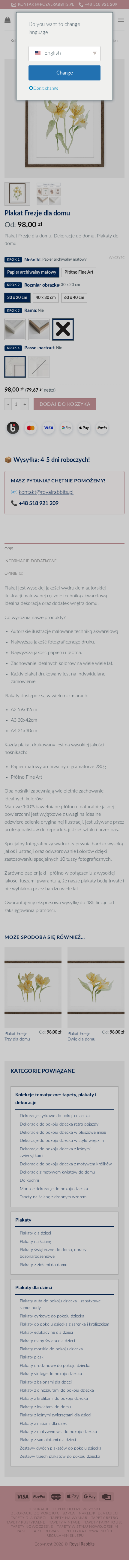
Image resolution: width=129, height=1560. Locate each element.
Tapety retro (104, 1518)
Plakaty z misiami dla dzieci (44, 1424)
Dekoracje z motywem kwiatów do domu (57, 1172)
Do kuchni (29, 1180)
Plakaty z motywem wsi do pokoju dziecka (58, 1432)
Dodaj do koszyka (65, 404)
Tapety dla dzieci (28, 1518)
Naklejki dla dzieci (98, 1513)
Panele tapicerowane (39, 1531)
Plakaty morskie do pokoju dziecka (51, 1349)
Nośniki (32, 259)
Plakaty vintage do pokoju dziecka (51, 1374)
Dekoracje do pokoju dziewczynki (64, 1509)
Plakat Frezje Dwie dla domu (81, 1036)
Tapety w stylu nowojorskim (87, 1526)
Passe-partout (39, 347)
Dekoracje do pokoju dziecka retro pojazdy (59, 1124)
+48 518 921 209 (38, 503)
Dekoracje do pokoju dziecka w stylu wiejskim (62, 1141)
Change (64, 72)
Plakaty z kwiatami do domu (45, 1407)
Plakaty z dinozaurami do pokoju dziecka (57, 1390)
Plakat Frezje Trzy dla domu (17, 1036)
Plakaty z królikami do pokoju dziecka (54, 1398)
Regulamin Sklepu (65, 1535)
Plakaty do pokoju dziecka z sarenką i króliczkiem (64, 1324)
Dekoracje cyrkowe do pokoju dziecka (55, 1116)
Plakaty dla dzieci (35, 1233)
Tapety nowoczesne (32, 1526)
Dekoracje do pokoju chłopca (42, 1513)
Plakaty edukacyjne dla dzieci (46, 1332)
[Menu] (120, 19)
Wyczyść (116, 257)
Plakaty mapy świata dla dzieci (47, 1341)
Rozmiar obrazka (41, 285)
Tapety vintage (64, 1522)
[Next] (114, 118)
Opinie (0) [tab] (13, 573)
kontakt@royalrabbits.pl (46, 492)
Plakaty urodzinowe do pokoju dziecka (55, 1366)
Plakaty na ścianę (35, 1242)
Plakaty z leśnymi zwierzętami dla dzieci (55, 1415)
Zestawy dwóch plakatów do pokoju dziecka (60, 1448)
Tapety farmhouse (103, 1522)
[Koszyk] (7, 19)
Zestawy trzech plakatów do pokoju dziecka (60, 1456)
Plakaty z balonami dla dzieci (46, 1382)
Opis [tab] (8, 549)
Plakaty (23, 1220)
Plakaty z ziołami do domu (44, 1265)
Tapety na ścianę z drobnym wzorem (53, 1197)
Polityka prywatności (89, 1531)
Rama (30, 310)
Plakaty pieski (32, 1357)
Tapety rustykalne (25, 1522)
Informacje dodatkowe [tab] (30, 561)
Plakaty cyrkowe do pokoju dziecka (52, 1316)
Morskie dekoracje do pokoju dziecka (54, 1189)
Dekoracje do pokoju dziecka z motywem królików (66, 1164)
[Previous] (14, 118)
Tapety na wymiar (68, 1518)
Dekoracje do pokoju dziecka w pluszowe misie (63, 1132)
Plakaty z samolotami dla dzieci (48, 1440)
